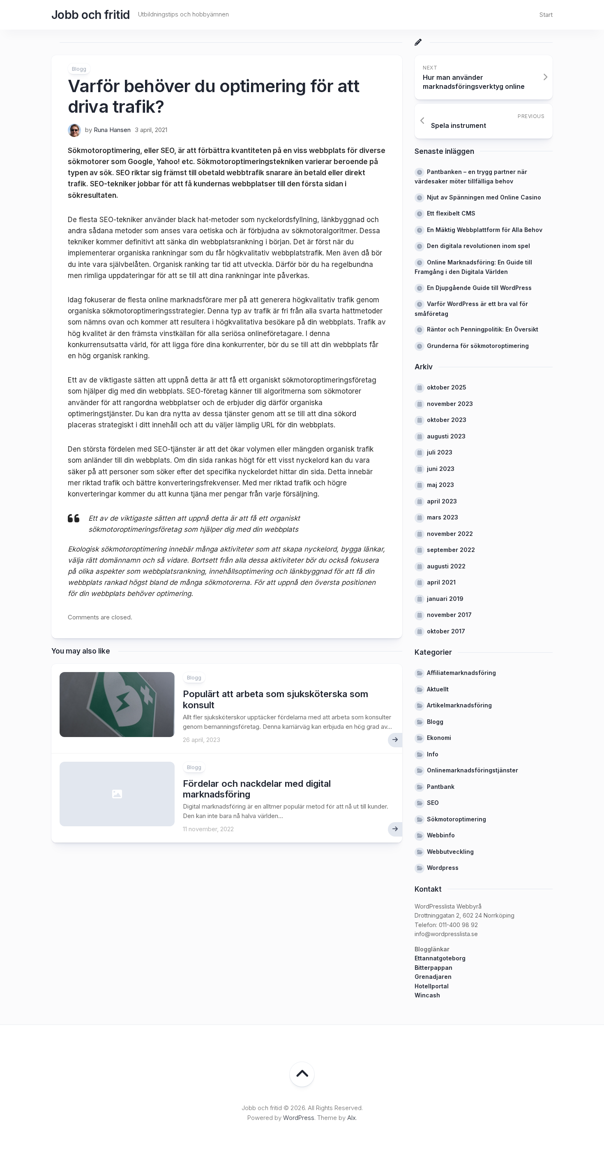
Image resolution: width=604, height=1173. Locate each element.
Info (432, 754)
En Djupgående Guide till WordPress (479, 287)
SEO (433, 802)
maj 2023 (440, 484)
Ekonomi (439, 737)
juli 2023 (439, 452)
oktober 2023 (446, 419)
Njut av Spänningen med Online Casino (484, 197)
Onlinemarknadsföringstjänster (472, 770)
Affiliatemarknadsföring (461, 672)
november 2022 (450, 533)
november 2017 (449, 614)
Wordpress (443, 867)
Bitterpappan (433, 967)
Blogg (79, 68)
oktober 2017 (446, 631)
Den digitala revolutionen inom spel (478, 245)
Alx (351, 1118)
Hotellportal (432, 986)
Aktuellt (438, 689)
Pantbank (440, 786)
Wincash (427, 995)
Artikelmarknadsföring (459, 705)
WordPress (298, 1118)
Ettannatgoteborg (440, 958)
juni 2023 (440, 468)
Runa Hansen (112, 130)
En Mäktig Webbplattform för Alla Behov (484, 229)
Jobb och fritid (90, 15)
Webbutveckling (450, 851)
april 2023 (442, 501)
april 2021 (441, 582)
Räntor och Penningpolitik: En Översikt (482, 329)
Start (546, 15)
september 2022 (451, 549)
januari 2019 (445, 598)
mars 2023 (442, 517)
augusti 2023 (446, 436)
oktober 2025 (446, 387)
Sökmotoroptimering (456, 819)
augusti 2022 (446, 566)
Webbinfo (441, 835)
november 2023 (450, 403)
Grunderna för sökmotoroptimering (478, 345)
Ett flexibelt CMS (451, 213)
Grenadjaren (433, 976)
